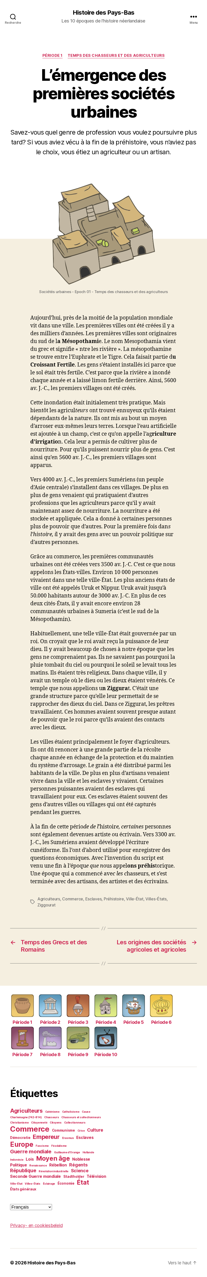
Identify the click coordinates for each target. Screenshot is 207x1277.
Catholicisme (71, 1111)
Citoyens (56, 1122)
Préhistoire (114, 898)
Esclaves (93, 898)
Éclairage (49, 1183)
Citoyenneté (39, 1122)
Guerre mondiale (30, 1151)
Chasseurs (51, 1117)
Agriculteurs (48, 898)
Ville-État (134, 898)
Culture (95, 1130)
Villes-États (156, 898)
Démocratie (20, 1138)
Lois (30, 1159)
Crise (81, 1130)
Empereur (46, 1136)
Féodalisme (59, 1146)
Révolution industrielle (53, 1171)
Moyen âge (53, 1158)
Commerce (72, 898)
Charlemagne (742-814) (26, 1117)
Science (80, 1170)
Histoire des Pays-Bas (103, 13)
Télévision (96, 1176)
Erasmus (68, 1138)
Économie (66, 1183)
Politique (18, 1165)
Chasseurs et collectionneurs (81, 1117)
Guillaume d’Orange (67, 1152)
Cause (86, 1111)
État (83, 1182)
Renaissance (38, 1165)
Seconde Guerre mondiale (35, 1176)
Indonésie (16, 1159)
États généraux (23, 1189)
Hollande (88, 1152)
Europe (21, 1144)
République (23, 1170)
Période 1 (52, 55)
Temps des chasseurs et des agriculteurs (116, 55)
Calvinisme (52, 1111)
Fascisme (42, 1146)
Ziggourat (46, 904)
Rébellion (58, 1165)
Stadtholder (73, 1177)
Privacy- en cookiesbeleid (36, 1225)
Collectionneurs (75, 1122)
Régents (78, 1164)
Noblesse (81, 1159)
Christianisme (19, 1122)
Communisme (63, 1130)
